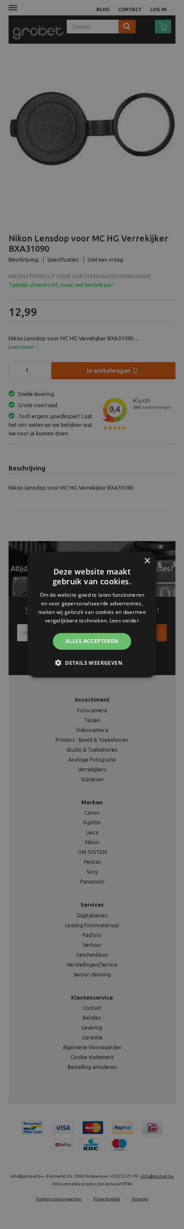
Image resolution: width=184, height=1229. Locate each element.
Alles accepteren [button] (91, 641)
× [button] (147, 560)
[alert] (92, 614)
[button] (92, 662)
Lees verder (124, 620)
